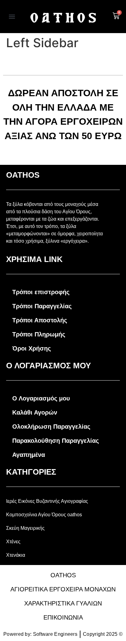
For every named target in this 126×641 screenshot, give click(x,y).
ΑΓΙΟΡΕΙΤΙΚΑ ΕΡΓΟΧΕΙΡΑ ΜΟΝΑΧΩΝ (63, 589)
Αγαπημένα (28, 454)
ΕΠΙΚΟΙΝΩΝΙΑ (63, 617)
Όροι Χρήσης (31, 348)
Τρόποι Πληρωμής (38, 334)
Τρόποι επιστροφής (40, 292)
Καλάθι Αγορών (34, 412)
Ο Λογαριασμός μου (41, 398)
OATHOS (63, 575)
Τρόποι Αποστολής (39, 320)
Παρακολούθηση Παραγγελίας (55, 440)
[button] (12, 17)
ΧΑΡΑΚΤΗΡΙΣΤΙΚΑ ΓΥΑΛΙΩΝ (63, 603)
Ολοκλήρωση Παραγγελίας (51, 426)
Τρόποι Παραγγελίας (42, 306)
